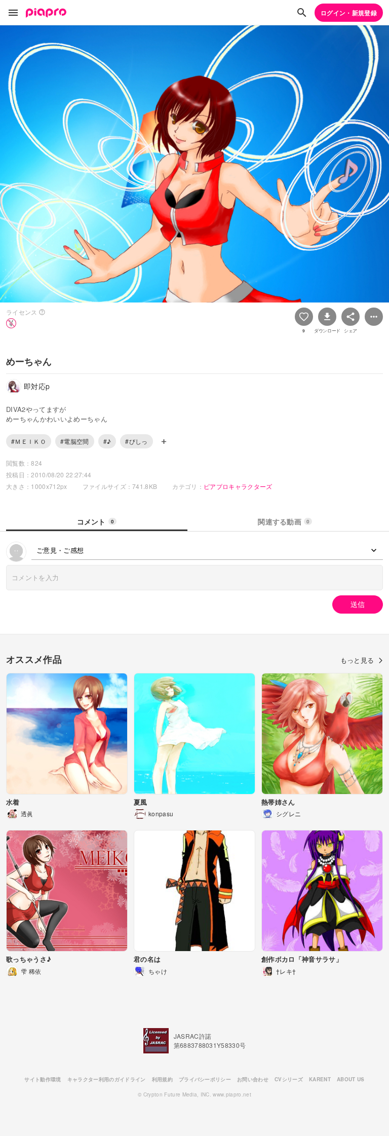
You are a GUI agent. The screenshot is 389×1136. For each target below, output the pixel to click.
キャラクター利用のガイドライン (106, 1079)
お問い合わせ (252, 1079)
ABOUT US (351, 1079)
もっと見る (357, 660)
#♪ (107, 441)
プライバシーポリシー (205, 1079)
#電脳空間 (74, 441)
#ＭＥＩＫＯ (28, 441)
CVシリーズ (289, 1079)
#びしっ (136, 441)
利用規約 (162, 1079)
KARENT (320, 1079)
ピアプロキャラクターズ (238, 486)
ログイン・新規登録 (349, 12)
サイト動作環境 (42, 1079)
